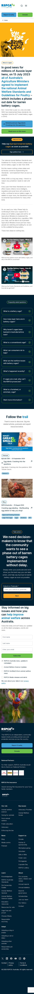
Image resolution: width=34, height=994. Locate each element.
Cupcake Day (23, 864)
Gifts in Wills (22, 854)
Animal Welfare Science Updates (15, 667)
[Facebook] (11, 958)
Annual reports (23, 884)
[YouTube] (16, 958)
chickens (23, 517)
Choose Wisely (6, 916)
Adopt (3, 927)
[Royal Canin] (4, 772)
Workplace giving (24, 848)
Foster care (22, 858)
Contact (21, 906)
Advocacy (4, 827)
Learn (3, 873)
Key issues (22, 806)
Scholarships (22, 896)
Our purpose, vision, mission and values (24, 879)
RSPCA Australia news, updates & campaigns (15, 662)
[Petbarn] (9, 772)
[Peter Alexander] (21, 772)
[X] (2, 958)
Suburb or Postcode (10, 586)
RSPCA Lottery (23, 868)
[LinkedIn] (7, 958)
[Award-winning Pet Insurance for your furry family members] (5, 794)
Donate (20, 839)
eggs (16, 517)
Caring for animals (7, 815)
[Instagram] (20, 958)
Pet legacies (22, 861)
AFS (30, 517)
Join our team (23, 899)
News (3, 835)
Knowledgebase (6, 876)
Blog (3, 839)
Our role (4, 806)
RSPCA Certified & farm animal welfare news (17, 672)
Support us (22, 835)
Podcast (4, 846)
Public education (7, 824)
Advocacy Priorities (25, 810)
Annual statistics (24, 887)
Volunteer (21, 851)
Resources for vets (8, 907)
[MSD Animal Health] (15, 772)
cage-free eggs (7, 517)
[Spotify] (24, 958)
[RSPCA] (8, 6)
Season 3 (5, 473)
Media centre (5, 842)
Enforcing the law (7, 830)
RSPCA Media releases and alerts (15, 677)
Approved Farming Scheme (10, 515)
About (20, 873)
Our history (22, 903)
